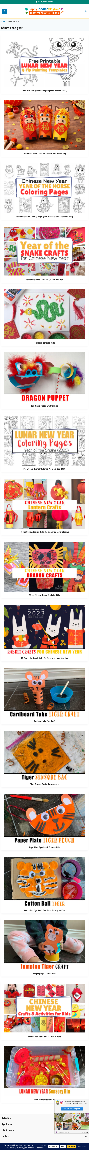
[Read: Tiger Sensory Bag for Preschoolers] (44, 756)
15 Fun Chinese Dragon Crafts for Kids (44, 594)
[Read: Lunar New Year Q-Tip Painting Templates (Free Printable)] (44, 62)
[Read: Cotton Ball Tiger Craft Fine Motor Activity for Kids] (44, 882)
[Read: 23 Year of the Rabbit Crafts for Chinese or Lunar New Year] (44, 629)
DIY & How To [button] (8, 1130)
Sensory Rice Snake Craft (45, 342)
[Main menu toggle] (4, 11)
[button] (86, 11)
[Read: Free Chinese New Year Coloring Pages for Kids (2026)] (44, 440)
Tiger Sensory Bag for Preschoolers (44, 784)
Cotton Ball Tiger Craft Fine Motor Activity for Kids (44, 910)
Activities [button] (6, 1118)
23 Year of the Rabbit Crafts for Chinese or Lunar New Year (44, 657)
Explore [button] (5, 1136)
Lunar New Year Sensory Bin (45, 1099)
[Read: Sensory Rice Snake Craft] (44, 314)
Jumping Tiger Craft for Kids (44, 973)
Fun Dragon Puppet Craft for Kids (44, 405)
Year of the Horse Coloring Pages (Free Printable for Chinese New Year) (44, 216)
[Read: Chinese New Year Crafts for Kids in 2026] (44, 1008)
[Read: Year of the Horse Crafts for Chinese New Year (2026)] (44, 125)
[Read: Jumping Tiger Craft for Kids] (44, 945)
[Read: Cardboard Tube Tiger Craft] (44, 693)
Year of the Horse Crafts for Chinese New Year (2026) (44, 153)
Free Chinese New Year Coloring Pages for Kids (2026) (44, 468)
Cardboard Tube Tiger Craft (44, 721)
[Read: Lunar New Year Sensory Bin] (44, 1071)
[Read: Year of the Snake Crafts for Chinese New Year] (44, 251)
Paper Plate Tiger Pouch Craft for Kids (44, 847)
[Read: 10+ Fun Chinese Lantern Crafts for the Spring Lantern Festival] (44, 503)
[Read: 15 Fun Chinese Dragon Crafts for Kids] (44, 566)
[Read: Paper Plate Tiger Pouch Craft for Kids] (44, 819)
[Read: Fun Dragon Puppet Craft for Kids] (44, 377)
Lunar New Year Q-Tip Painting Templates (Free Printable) (44, 90)
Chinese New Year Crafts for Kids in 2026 (44, 1036)
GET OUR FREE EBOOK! (45, 2)
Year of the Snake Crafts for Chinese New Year (44, 279)
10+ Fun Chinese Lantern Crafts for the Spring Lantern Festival (44, 531)
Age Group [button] (7, 1124)
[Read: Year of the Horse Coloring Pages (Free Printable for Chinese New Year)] (44, 188)
